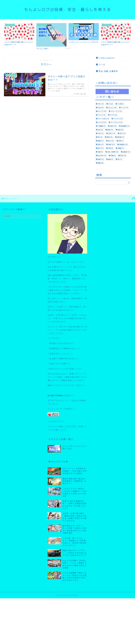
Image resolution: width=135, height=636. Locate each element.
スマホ (113, 115)
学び (122, 133)
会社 (100, 130)
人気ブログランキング (56, 421)
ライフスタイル (116, 122)
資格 (100, 159)
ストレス (101, 115)
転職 (100, 163)
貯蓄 (113, 155)
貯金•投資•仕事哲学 (108, 71)
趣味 (110, 159)
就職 (100, 141)
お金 (100, 108)
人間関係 (101, 126)
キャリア (102, 111)
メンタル (102, 122)
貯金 (123, 155)
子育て (111, 133)
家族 (109, 137)
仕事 (113, 126)
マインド (117, 119)
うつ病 (120, 104)
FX (110, 104)
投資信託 (123, 144)
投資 (111, 144)
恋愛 (120, 141)
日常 (110, 148)
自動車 (126, 152)
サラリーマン (116, 111)
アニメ (124, 108)
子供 (100, 133)
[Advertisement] (67, 616)
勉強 (120, 130)
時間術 (121, 148)
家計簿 (120, 137)
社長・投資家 (112, 152)
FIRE (101, 104)
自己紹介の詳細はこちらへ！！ (61, 395)
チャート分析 (103, 119)
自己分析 (102, 155)
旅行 (100, 148)
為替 (100, 152)
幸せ (111, 141)
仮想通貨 (125, 126)
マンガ (102, 64)
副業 (110, 130)
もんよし (112, 108)
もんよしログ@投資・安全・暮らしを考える (67, 9)
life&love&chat (107, 58)
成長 (100, 144)
